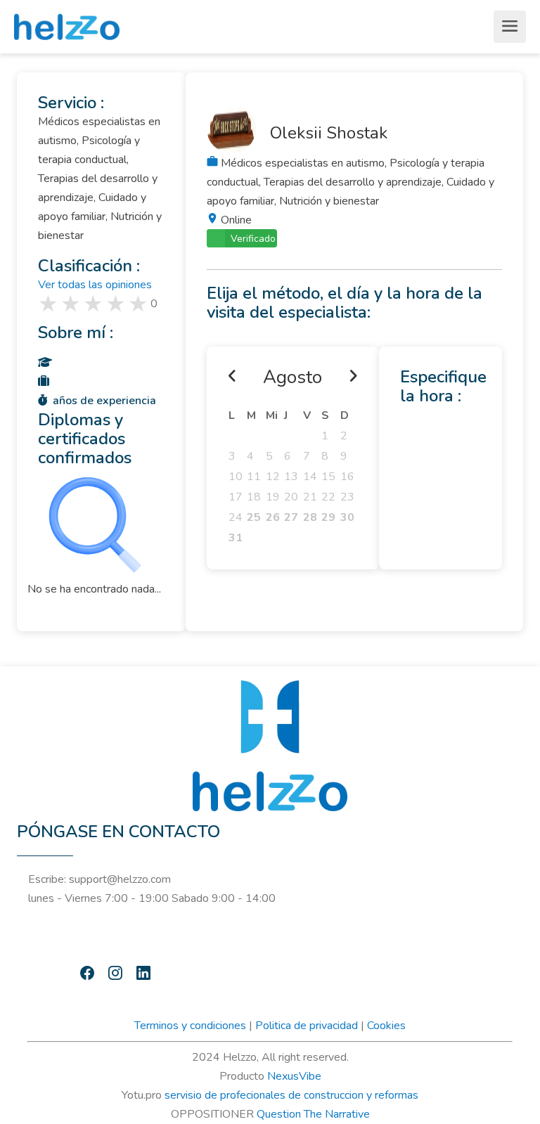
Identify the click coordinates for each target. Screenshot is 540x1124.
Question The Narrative (313, 1114)
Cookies (386, 1025)
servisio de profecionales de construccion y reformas (291, 1095)
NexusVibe (294, 1076)
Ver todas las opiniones (95, 284)
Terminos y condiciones (190, 1025)
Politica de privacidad (306, 1025)
